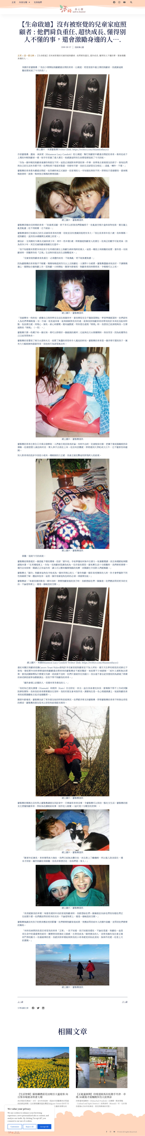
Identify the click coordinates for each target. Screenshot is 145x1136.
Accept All (44, 1126)
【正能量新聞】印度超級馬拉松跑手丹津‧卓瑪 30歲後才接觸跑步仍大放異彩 (101, 1095)
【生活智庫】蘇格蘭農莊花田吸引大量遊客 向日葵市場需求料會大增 (43, 1095)
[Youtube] (124, 2)
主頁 (14, 2)
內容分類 (23, 2)
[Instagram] (119, 2)
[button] (131, 2)
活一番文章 (29, 55)
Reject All (30, 1126)
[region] (29, 1118)
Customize (15, 1126)
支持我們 (38, 2)
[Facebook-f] (106, 1131)
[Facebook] (114, 2)
